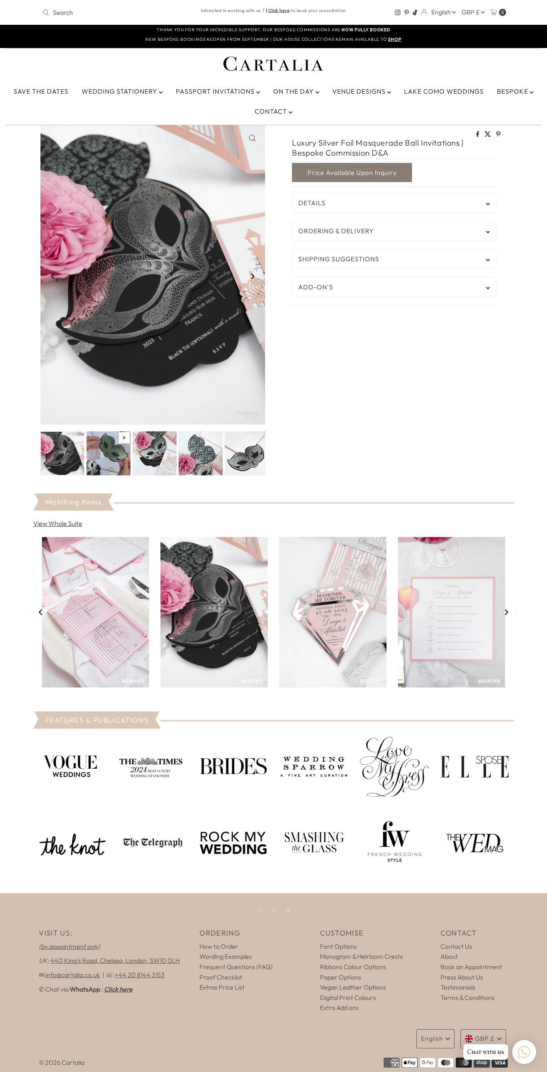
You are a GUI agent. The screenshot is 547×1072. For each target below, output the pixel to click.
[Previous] (53, 276)
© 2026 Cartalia (61, 1062)
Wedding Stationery (120, 91)
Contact (272, 111)
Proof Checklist (220, 977)
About (449, 956)
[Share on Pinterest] (498, 134)
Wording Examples (225, 956)
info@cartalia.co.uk (73, 975)
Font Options (338, 946)
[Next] (252, 276)
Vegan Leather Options (353, 987)
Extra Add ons (339, 1008)
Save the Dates (41, 91)
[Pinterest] (406, 12)
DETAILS (312, 203)
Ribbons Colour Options (353, 967)
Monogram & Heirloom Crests (361, 956)
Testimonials (457, 987)
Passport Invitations (216, 91)
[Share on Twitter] (488, 134)
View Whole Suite (57, 523)
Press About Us (461, 977)
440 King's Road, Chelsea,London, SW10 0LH (115, 960)
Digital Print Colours (348, 998)
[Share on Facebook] (478, 134)
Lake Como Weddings (444, 91)
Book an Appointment (471, 967)
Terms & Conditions (467, 998)
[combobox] (115, 12)
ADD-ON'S (315, 287)
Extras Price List (222, 987)
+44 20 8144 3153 (140, 975)
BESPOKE (513, 91)
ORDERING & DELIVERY (336, 231)
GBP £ (471, 12)
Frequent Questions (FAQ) (236, 967)
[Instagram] (397, 12)
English (441, 12)
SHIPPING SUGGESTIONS (338, 259)
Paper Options (340, 977)
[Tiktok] (415, 12)
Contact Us (456, 946)
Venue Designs (359, 91)
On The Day (294, 91)
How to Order (218, 946)
